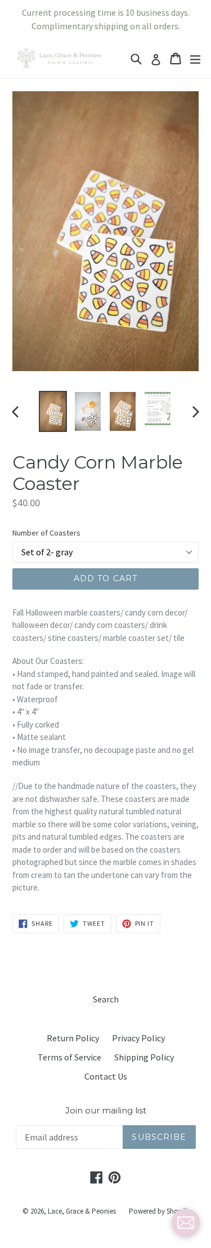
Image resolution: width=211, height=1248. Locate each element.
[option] (52, 411)
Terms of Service (69, 1057)
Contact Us (105, 1076)
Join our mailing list (105, 1111)
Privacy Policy (138, 1038)
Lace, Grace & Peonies (82, 1211)
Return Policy (73, 1038)
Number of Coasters (46, 533)
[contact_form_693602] (186, 1223)
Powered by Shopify (159, 1211)
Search (106, 999)
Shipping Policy (144, 1057)
